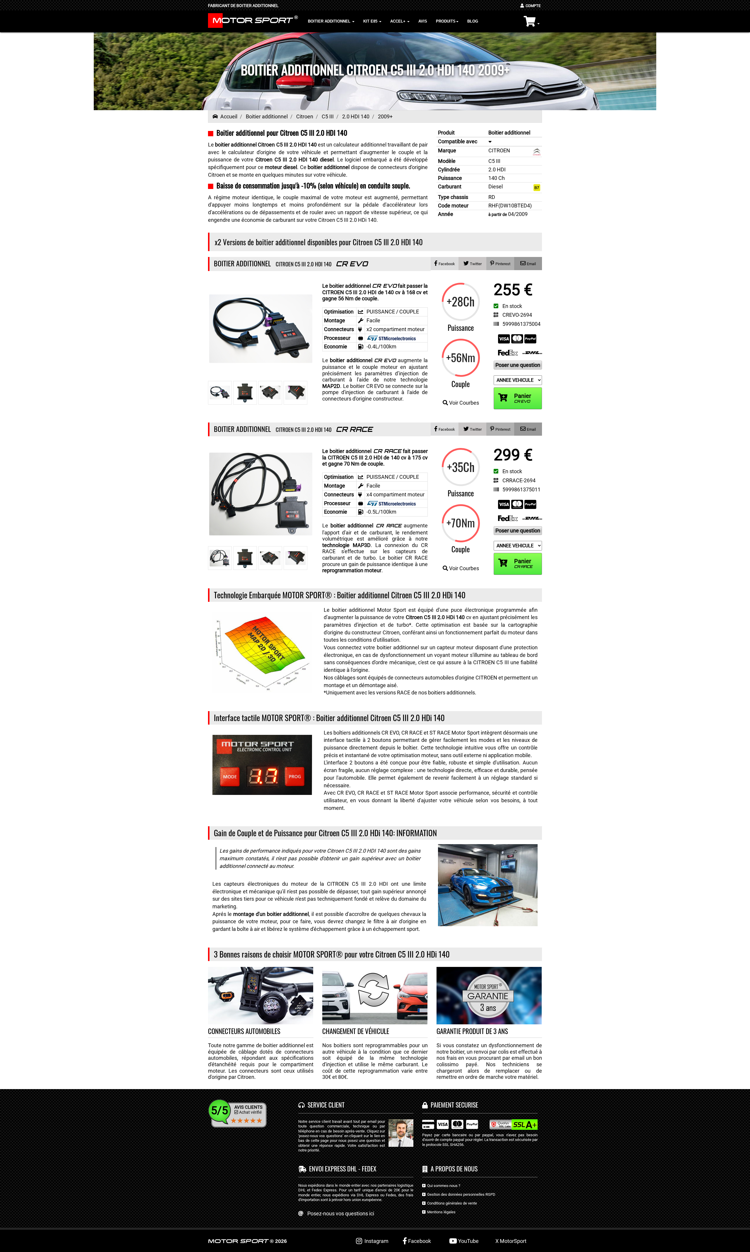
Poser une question (517, 365)
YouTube (468, 1241)
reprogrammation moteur (351, 570)
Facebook (419, 1241)
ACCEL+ (398, 21)
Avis (422, 21)
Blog (472, 21)
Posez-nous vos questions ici (340, 1213)
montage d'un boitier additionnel (271, 914)
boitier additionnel (363, 360)
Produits (446, 21)
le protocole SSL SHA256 (442, 1144)
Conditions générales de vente (451, 1203)
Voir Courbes (463, 403)
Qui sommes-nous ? (442, 1185)
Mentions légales (440, 1212)
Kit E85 (371, 21)
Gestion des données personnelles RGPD (460, 1194)
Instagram (375, 1241)
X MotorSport (510, 1241)
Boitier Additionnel (330, 21)
